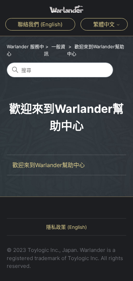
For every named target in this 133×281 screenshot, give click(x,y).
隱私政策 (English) (66, 227)
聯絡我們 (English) (40, 24)
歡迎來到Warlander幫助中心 (48, 165)
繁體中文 (104, 24)
